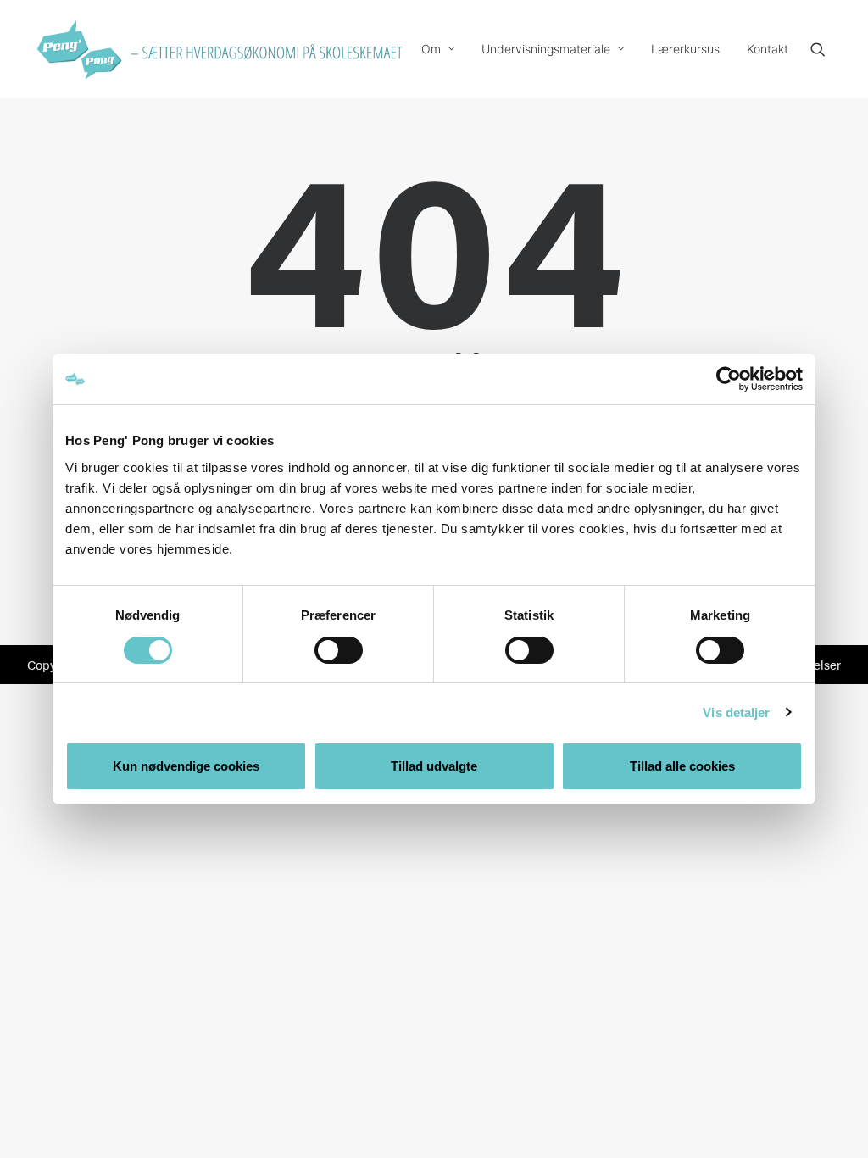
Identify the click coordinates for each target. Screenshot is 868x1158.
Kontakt (767, 49)
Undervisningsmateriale (545, 49)
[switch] (338, 650)
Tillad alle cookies (682, 766)
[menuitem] (437, 49)
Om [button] (431, 49)
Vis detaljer (736, 712)
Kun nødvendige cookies (186, 766)
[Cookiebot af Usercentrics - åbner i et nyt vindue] (728, 379)
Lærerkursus (685, 49)
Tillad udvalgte (434, 766)
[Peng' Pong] (78, 49)
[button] (825, 49)
